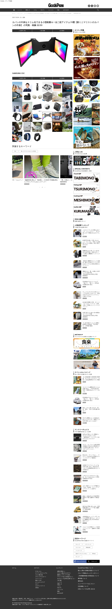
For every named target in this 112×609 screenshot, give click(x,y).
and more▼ (66, 10)
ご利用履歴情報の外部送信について (88, 576)
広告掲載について (83, 586)
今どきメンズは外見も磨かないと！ (66, 578)
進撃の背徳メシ (61, 571)
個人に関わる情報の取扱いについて (88, 570)
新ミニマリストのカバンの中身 (28, 151)
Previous (14, 166)
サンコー (78, 556)
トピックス (50, 10)
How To (42, 10)
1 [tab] (40, 187)
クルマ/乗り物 (39, 575)
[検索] (98, 10)
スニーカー (78, 547)
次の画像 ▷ (62, 30)
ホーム (13, 13)
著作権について (82, 578)
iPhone (93, 553)
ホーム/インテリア (40, 582)
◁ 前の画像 (42, 30)
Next (68, 166)
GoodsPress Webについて (85, 568)
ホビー (37, 584)
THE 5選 (59, 580)
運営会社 (80, 581)
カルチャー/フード (40, 585)
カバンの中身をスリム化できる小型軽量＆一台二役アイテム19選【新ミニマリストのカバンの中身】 (48, 13)
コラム (35, 10)
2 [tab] (42, 187)
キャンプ (78, 544)
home (14, 10)
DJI (15, 151)
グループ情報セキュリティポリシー (88, 573)
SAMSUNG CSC (77, 13)
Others (37, 587)
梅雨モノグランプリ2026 (63, 575)
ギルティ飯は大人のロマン (64, 573)
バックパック (79, 550)
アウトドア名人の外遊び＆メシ (65, 576)
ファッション (38, 578)
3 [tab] (45, 187)
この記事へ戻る (22, 30)
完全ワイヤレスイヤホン (81, 553)
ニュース (20, 10)
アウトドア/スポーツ (40, 576)
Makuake (88, 547)
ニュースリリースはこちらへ (86, 583)
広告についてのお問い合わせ (86, 589)
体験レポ (28, 10)
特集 (58, 10)
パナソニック (88, 544)
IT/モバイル (38, 571)
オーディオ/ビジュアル (41, 573)
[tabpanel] (42, 170)
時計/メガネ (38, 580)
